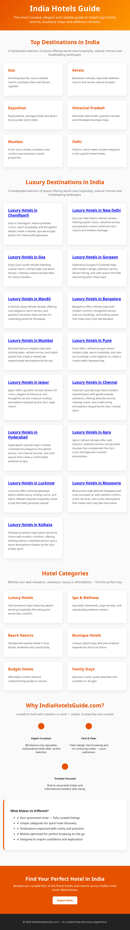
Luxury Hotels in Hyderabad (22, 435)
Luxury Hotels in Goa (26, 257)
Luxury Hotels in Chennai (94, 382)
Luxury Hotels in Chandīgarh (22, 213)
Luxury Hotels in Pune (92, 340)
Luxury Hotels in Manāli (29, 298)
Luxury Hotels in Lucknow (31, 483)
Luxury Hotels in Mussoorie (96, 483)
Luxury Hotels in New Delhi (96, 210)
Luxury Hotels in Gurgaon (95, 257)
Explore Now (65, 900)
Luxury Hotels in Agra (91, 432)
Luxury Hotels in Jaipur (28, 382)
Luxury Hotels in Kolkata (30, 524)
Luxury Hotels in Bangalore (96, 298)
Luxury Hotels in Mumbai (30, 340)
